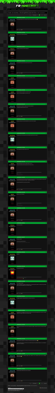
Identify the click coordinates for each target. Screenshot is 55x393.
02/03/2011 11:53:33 (21, 324)
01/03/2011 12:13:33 (21, 208)
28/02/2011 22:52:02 (21, 60)
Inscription (22, 9)
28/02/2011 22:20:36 (21, 32)
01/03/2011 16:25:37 (21, 237)
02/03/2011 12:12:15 (21, 338)
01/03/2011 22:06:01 (21, 296)
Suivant (45, 15)
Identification (27, 9)
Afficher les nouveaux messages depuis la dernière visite (15, 389)
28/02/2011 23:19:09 (21, 75)
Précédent (34, 15)
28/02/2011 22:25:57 (21, 46)
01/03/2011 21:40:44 (21, 281)
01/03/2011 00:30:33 (21, 119)
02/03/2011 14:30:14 (21, 368)
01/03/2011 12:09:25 (21, 177)
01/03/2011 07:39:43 (21, 147)
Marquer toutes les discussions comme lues (13, 390)
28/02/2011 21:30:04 (21, 17)
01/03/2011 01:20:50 (21, 133)
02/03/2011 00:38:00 (21, 310)
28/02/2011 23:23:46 (21, 89)
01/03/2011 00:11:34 (21, 104)
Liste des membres (13, 9)
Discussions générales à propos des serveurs (28, 12)
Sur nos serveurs (15, 12)
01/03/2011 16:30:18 (21, 252)
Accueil (9, 9)
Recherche (18, 9)
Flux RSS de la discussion (44, 387)
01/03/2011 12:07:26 (21, 161)
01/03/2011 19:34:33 (21, 266)
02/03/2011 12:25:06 (21, 353)
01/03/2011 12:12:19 (21, 192)
